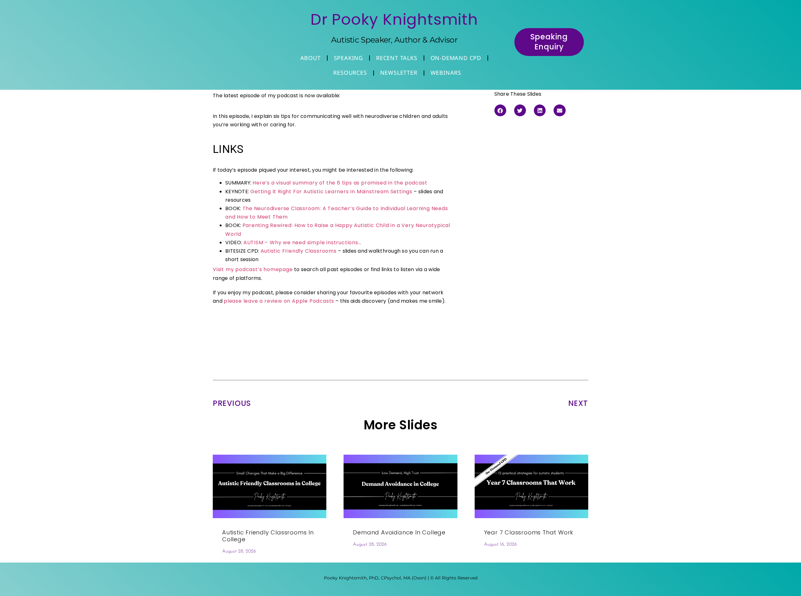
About (310, 58)
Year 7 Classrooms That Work (529, 532)
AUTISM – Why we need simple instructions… (302, 242)
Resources (350, 72)
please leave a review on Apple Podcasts (279, 301)
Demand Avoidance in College (399, 532)
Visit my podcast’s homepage (253, 269)
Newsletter (398, 72)
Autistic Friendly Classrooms (299, 251)
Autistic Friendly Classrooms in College (268, 535)
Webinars (446, 72)
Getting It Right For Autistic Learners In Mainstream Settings (331, 191)
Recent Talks (396, 58)
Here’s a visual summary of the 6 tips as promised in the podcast (340, 182)
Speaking (348, 58)
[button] (500, 110)
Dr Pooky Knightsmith (394, 19)
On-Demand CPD (456, 58)
